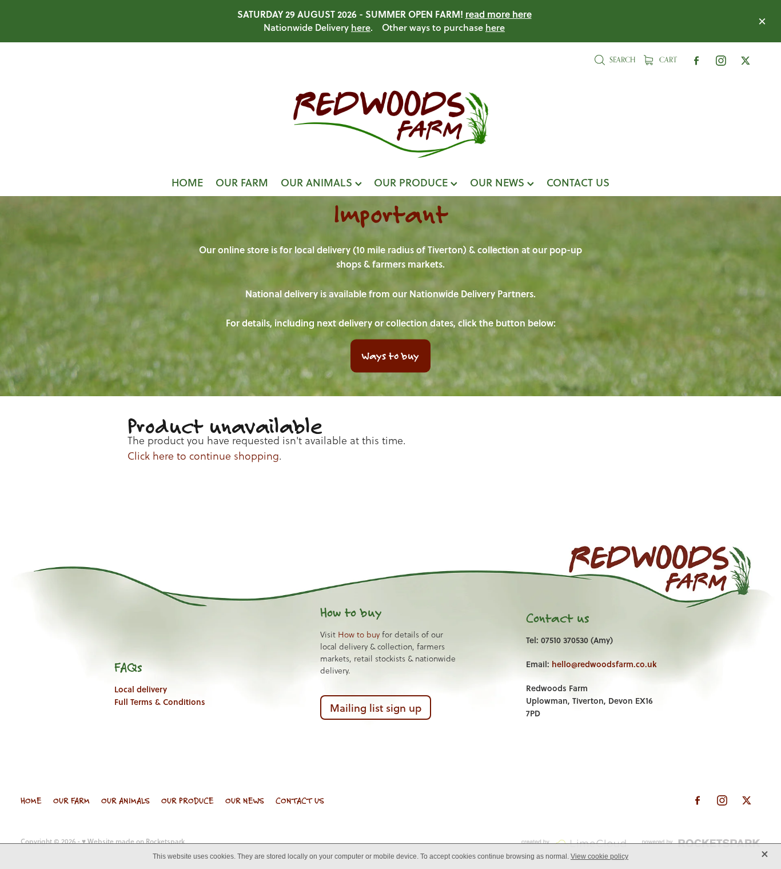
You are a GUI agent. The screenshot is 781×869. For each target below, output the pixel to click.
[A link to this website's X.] (745, 60)
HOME (187, 182)
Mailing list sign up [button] (375, 707)
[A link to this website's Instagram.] (721, 60)
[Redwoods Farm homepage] (390, 124)
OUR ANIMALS (318, 182)
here (360, 27)
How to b (344, 612)
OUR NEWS (498, 182)
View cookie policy (599, 856)
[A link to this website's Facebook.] (696, 60)
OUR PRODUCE (412, 182)
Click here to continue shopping (203, 456)
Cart (667, 59)
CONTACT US (578, 182)
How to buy (359, 634)
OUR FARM (242, 182)
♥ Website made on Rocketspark (133, 841)
